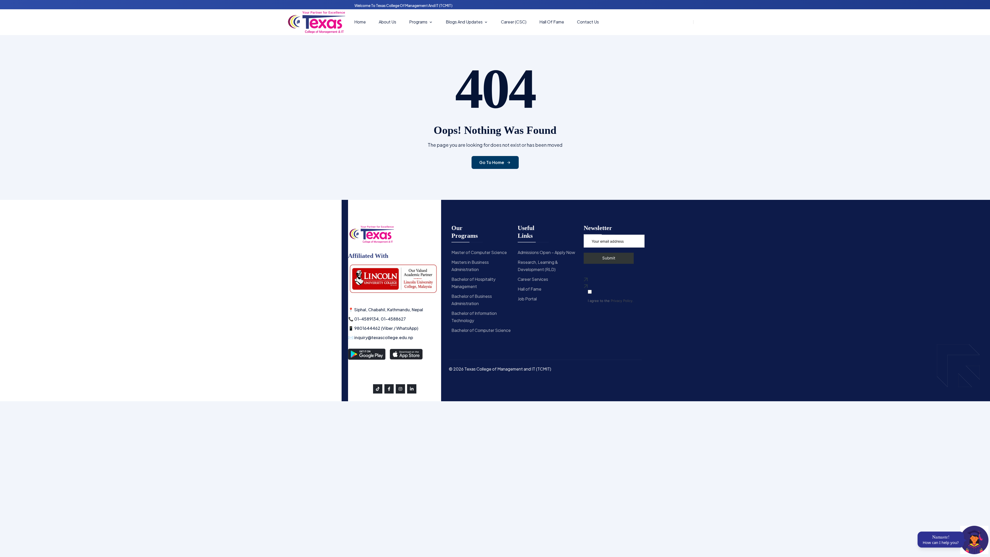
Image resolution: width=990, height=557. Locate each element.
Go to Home (491, 162)
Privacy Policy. (622, 301)
